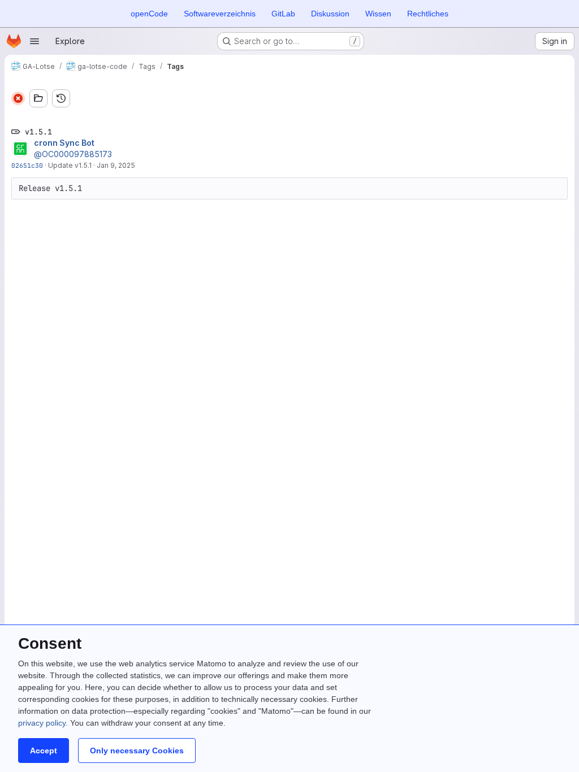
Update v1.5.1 (70, 165)
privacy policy (42, 722)
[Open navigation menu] (34, 41)
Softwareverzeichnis (220, 13)
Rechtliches (427, 13)
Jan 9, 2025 (116, 165)
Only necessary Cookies (137, 750)
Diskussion (330, 13)
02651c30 (27, 165)
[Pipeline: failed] (18, 98)
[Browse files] (38, 98)
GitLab (283, 13)
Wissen (378, 13)
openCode (149, 13)
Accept (43, 750)
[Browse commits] (61, 98)
